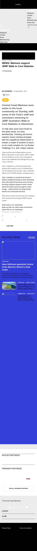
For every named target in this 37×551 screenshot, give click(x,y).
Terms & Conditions (26, 528)
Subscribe (9, 226)
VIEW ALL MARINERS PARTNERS (18, 488)
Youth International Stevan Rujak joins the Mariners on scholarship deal (26, 298)
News (10, 60)
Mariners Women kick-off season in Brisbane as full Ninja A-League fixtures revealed (26, 287)
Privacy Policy (17, 215)
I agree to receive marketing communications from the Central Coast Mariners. (19, 220)
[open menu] (1, 26)
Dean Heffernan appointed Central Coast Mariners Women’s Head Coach (17, 267)
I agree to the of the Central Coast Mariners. (18, 216)
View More (31, 237)
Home (4, 60)
